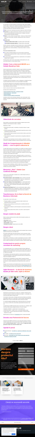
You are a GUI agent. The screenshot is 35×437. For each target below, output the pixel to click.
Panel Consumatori (29, 1)
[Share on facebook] (13, 340)
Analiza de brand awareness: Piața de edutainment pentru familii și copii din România (17, 389)
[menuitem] (10, 1)
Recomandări (24, 1)
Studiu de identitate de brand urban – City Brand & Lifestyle (13, 91)
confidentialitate (24, 430)
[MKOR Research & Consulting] (3, 2)
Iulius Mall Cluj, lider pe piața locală (15, 333)
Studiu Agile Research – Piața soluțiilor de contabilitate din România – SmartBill (6, 389)
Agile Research (14, 1)
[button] (6, 383)
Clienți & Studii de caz (25, 265)
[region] (8, 432)
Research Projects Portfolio (17, 422)
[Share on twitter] (14, 340)
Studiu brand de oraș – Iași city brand (10, 92)
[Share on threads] (16, 340)
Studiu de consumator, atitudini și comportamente (12, 95)
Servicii (10, 1)
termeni (21, 430)
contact (28, 430)
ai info (30, 430)
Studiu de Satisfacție (7, 94)
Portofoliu (19, 1)
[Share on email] (21, 340)
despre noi (18, 430)
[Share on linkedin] (17, 340)
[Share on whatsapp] (19, 340)
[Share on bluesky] (20, 340)
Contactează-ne (17, 314)
